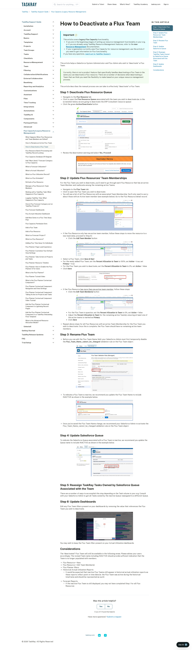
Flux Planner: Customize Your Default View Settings (38, 252)
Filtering (27, 70)
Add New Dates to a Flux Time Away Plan (38, 219)
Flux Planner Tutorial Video (35, 276)
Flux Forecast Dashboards (34, 210)
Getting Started (28, 331)
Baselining (28, 82)
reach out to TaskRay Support (97, 54)
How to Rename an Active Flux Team (38, 143)
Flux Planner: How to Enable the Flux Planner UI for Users (38, 268)
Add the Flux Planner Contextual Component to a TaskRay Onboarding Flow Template (38, 315)
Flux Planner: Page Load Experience (38, 247)
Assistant (28, 95)
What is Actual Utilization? (35, 170)
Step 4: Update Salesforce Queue (159, 47)
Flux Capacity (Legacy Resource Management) (68, 12)
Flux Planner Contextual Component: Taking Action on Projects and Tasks (38, 293)
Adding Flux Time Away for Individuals (39, 243)
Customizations (30, 91)
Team (26, 66)
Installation (28, 26)
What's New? (125, 4)
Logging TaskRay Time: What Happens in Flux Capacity (36, 199)
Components (29, 119)
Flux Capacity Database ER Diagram (38, 157)
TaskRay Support (31, 34)
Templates (28, 42)
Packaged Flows (30, 123)
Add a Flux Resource (32, 231)
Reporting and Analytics (34, 86)
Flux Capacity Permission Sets (36, 224)
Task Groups (29, 50)
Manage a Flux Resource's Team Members (37, 187)
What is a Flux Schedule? (34, 178)
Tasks (26, 54)
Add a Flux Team (31, 227)
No (108, 606)
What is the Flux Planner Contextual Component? (38, 281)
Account (27, 30)
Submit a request (114, 617)
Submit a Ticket (98, 4)
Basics (26, 38)
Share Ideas (112, 4)
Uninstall (27, 326)
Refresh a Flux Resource (34, 182)
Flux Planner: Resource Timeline (37, 263)
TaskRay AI (28, 115)
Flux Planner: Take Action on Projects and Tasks (39, 258)
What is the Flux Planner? (34, 273)
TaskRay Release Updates (32, 335)
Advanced (28, 127)
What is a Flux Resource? (34, 239)
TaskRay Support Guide (39, 12)
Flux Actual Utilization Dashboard (37, 214)
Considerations (158, 70)
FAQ (23, 339)
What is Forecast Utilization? (35, 167)
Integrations (29, 107)
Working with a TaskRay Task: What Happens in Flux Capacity (38, 193)
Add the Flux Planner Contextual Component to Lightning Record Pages (37, 306)
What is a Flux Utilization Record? (37, 174)
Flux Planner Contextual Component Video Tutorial (38, 299)
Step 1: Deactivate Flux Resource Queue (161, 28)
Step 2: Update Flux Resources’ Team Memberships (160, 35)
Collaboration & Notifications (36, 74)
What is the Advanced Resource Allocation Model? (36, 322)
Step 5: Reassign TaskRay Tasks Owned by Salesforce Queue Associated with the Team (161, 56)
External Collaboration (33, 78)
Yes (100, 606)
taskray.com (155, 4)
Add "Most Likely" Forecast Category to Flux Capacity (38, 162)
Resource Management (33, 62)
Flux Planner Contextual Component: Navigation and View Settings (38, 287)
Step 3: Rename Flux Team (160, 42)
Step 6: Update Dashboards (158, 65)
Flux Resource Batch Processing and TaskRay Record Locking (38, 152)
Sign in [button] (166, 4)
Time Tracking (30, 103)
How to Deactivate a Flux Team (36, 147)
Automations (29, 111)
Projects (27, 46)
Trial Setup (26, 343)
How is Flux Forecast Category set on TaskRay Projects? (39, 205)
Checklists (28, 58)
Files (26, 99)
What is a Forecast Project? (35, 235)
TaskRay (25, 12)
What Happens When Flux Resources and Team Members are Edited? (38, 138)
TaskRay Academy (140, 4)
